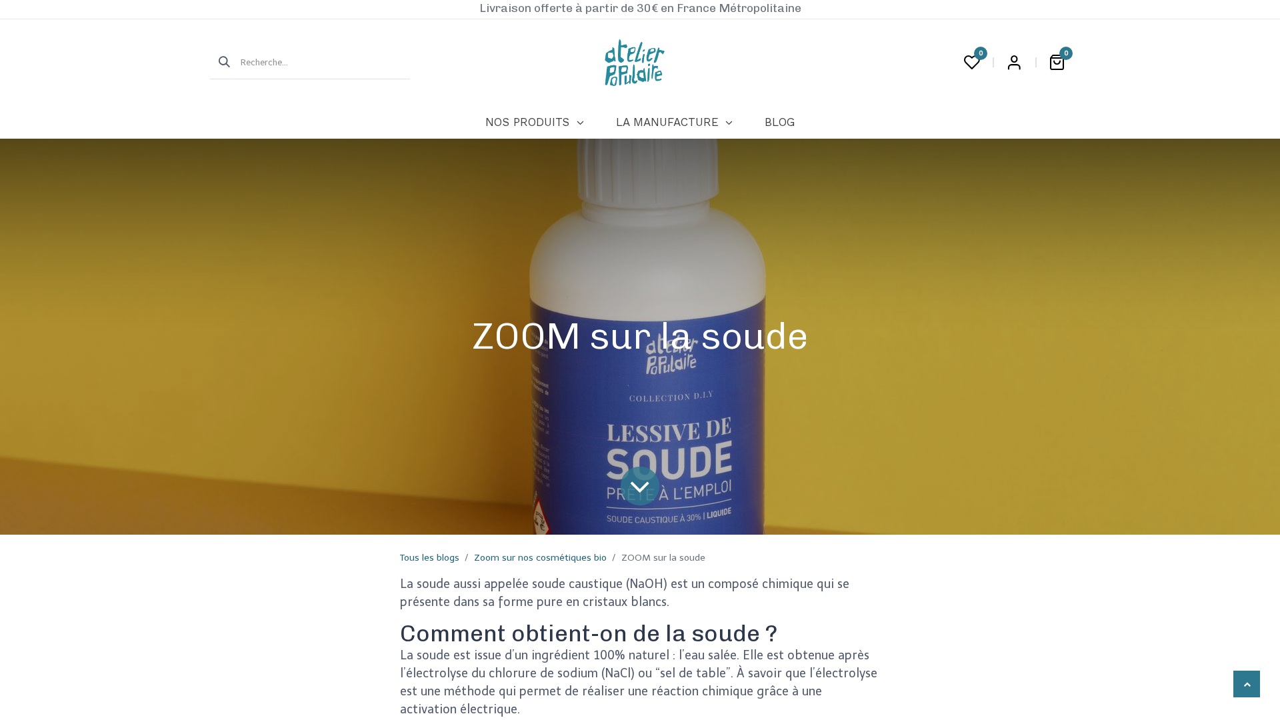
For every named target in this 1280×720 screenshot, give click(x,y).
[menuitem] (534, 122)
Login (1014, 62)
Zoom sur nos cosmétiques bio (540, 557)
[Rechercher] (220, 62)
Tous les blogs (429, 557)
